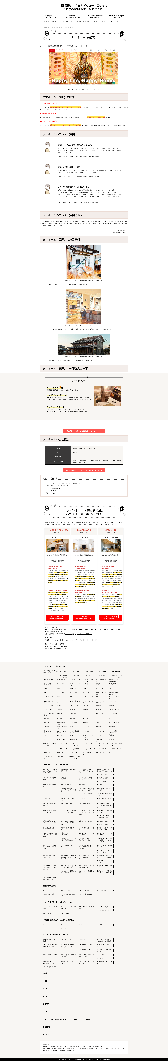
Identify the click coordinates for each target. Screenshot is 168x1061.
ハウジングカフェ (75, 722)
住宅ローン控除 (101, 890)
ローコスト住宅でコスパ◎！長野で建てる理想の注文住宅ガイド (63, 483)
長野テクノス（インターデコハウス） (101, 740)
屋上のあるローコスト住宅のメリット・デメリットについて (68, 946)
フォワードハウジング (75, 684)
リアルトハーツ (87, 726)
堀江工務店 (73, 714)
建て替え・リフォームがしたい (67, 962)
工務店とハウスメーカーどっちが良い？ (86, 962)
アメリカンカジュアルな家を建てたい (68, 907)
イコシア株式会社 (75, 701)
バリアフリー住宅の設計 (67, 939)
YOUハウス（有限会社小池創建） (114, 680)
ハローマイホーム (49, 709)
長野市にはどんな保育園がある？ (86, 778)
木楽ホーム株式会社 (62, 701)
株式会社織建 (47, 684)
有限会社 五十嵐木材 (101, 693)
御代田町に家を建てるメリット (68, 804)
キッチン (63, 928)
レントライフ (63, 744)
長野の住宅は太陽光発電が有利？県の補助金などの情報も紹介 (50, 834)
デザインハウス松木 (49, 706)
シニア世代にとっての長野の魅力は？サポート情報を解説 (86, 812)
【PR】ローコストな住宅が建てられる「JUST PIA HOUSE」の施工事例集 (66, 1019)
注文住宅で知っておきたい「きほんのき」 (56, 934)
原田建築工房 (90, 671)
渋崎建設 (85, 684)
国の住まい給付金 (84, 890)
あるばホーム (99, 684)
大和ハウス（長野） (51, 493)
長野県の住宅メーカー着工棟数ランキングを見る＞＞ (84, 470)
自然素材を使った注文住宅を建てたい (104, 794)
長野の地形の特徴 (102, 781)
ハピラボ (111, 688)
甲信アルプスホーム (88, 753)
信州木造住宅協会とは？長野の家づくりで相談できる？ (86, 839)
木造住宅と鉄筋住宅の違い (50, 828)
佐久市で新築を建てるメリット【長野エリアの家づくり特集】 (68, 822)
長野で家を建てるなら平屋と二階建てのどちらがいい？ (104, 805)
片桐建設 (111, 735)
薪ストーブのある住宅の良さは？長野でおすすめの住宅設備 (50, 846)
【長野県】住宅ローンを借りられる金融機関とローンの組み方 (86, 846)
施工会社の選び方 (102, 958)
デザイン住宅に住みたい (86, 793)
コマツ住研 (63, 671)
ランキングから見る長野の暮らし (86, 871)
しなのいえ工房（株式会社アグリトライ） (114, 731)
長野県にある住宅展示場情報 (86, 828)
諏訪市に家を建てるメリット (68, 828)
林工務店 (46, 688)
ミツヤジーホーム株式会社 (62, 731)
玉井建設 (59, 709)
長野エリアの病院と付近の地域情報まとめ (86, 866)
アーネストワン (113, 752)
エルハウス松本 (87, 714)
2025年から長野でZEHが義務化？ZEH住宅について (104, 770)
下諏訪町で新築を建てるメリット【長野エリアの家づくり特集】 (50, 867)
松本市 (45, 988)
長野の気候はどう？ (102, 778)
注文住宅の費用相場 (49, 886)
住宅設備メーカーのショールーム (68, 778)
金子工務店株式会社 (49, 701)
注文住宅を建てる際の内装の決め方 (68, 955)
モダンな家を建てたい (103, 910)
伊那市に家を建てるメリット (86, 804)
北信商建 (59, 735)
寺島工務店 (86, 705)
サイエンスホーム (91, 744)
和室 (44, 924)
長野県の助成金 (65, 890)
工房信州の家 (99, 714)
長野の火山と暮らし (102, 774)
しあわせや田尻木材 (114, 714)
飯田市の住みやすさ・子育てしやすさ (86, 834)
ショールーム (82, 798)
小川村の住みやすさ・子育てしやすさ (68, 834)
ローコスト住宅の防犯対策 (86, 944)
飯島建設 (111, 739)
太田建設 (85, 688)
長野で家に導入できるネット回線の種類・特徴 (104, 816)
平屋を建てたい (65, 913)
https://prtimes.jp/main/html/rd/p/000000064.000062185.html (81, 640)
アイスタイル (60, 684)
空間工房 (59, 714)
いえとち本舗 (60, 692)
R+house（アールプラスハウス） (117, 676)
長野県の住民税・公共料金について (104, 846)
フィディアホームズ (88, 701)
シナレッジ (76, 671)
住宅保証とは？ (83, 939)
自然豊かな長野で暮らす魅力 (104, 866)
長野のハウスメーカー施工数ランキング (57, 485)
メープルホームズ (88, 696)
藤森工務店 (102, 675)
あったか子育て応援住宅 (49, 714)
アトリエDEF (102, 671)
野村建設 (111, 705)
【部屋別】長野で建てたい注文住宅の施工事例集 (58, 920)
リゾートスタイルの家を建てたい (50, 907)
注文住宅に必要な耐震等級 (50, 955)
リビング (45, 928)
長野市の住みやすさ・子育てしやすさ (104, 834)
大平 (45, 692)
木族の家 (98, 705)
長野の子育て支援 (66, 784)
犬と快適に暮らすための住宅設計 (50, 940)
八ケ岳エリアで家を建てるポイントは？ (50, 804)
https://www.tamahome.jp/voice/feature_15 (86, 156)
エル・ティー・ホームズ (75, 693)
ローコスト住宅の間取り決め (104, 945)
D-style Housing (48, 679)
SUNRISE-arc (116, 671)
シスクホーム (112, 701)
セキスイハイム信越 (91, 748)
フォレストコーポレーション (88, 735)
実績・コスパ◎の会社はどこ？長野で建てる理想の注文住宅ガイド (84, 1059)
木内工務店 (47, 722)
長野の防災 (100, 784)
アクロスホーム (61, 739)
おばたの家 (86, 692)
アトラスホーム (74, 705)
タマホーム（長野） (61, 753)
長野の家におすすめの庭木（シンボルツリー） (50, 811)
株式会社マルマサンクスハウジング (88, 680)
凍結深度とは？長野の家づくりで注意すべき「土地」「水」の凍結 (104, 839)
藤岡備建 (85, 709)
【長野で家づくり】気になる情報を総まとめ (57, 764)
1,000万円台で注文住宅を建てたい (68, 894)
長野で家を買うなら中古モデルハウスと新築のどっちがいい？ (68, 857)
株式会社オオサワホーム (49, 731)
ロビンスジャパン (114, 709)
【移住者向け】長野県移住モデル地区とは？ (68, 871)
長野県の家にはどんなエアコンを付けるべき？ (68, 866)
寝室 (80, 924)
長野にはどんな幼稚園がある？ (50, 785)
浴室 (62, 924)
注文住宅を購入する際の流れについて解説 (86, 955)
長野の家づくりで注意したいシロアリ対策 (104, 851)
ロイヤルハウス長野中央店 (114, 697)
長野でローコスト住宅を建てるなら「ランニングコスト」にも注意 (50, 770)
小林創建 (85, 722)
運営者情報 (46, 1027)
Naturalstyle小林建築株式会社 (114, 693)
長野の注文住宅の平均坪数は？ (104, 799)
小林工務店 (76, 675)
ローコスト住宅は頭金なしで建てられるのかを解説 (104, 940)
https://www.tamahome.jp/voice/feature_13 (86, 176)
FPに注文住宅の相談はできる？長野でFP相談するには (86, 770)
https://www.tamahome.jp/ (92, 89)
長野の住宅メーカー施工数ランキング (55, 666)
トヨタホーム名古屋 (49, 757)
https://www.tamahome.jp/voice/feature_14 (86, 202)
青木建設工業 (112, 684)
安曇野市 (46, 1004)
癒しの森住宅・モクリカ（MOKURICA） (75, 757)
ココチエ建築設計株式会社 (75, 731)
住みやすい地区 (47, 798)
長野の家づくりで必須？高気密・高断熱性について (68, 839)
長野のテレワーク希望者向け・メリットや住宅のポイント (104, 872)
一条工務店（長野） (51, 490)
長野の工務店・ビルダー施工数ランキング (50, 671)
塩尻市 (45, 1011)
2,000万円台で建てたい (85, 894)
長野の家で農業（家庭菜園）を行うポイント (49, 878)
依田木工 (59, 688)
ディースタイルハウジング (101, 701)
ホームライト (99, 688)
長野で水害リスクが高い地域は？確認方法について (104, 811)
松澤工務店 (73, 718)
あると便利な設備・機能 (49, 967)
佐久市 (45, 996)
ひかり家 (59, 705)
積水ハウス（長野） (116, 748)
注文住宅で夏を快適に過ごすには (104, 950)
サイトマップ (47, 1035)
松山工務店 (112, 718)
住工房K (88, 675)
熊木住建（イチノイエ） (62, 723)
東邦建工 (72, 735)
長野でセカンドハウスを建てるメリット (104, 861)
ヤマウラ (85, 739)
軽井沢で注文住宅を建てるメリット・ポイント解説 (50, 821)
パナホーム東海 (74, 752)
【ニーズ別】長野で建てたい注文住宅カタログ (57, 902)
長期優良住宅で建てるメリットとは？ (104, 962)
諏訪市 (45, 973)
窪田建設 (46, 726)
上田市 (45, 981)
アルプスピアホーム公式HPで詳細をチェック (57, 617)
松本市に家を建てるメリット (68, 846)
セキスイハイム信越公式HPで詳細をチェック (110, 617)
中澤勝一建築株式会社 (62, 727)
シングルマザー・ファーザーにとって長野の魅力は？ (68, 811)
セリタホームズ (100, 735)
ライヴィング (99, 722)
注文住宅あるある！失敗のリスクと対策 (48, 962)
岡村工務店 (60, 718)
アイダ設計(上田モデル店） (53, 488)
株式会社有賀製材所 (101, 680)
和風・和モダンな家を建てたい (86, 907)
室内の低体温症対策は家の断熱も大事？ (68, 770)
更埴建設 (98, 726)
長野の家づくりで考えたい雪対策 (50, 778)
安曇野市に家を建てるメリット (86, 821)
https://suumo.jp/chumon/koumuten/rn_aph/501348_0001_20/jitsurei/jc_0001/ (97, 629)
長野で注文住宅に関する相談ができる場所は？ (104, 828)
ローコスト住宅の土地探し (86, 949)
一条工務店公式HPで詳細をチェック (84, 617)
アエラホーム (63, 748)
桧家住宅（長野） (101, 752)
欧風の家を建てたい (48, 913)
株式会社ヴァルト (101, 696)
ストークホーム (74, 696)
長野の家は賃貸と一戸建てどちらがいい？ (50, 856)
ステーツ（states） (76, 744)
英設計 (72, 726)
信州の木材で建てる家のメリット (68, 799)
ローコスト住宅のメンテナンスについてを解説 (50, 945)
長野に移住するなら (102, 821)
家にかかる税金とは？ (103, 955)
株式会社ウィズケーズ (75, 680)
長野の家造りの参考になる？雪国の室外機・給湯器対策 (68, 789)
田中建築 (98, 709)
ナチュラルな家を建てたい (104, 907)
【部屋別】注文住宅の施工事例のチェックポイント (84, 431)
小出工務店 (86, 718)
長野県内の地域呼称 (102, 824)
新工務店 (72, 709)
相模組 (58, 696)
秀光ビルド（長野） (103, 744)
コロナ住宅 (86, 731)
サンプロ (46, 739)
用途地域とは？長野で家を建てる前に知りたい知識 (104, 856)
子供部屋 (99, 924)
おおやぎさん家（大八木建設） (64, 676)
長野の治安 (82, 784)
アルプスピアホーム (49, 735)
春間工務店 (47, 718)
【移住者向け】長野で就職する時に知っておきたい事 (86, 789)
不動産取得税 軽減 (48, 894)
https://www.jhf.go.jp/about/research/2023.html (78, 634)
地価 (44, 890)
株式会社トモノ (100, 731)
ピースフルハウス (49, 696)
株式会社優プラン (62, 679)
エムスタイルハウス (114, 723)
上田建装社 (73, 688)
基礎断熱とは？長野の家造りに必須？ (104, 789)
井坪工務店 (99, 718)
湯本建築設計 (112, 726)
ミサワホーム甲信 (104, 748)
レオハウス (60, 756)
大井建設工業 (73, 739)
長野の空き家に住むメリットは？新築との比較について (86, 857)
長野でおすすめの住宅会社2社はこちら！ (120, 231)
